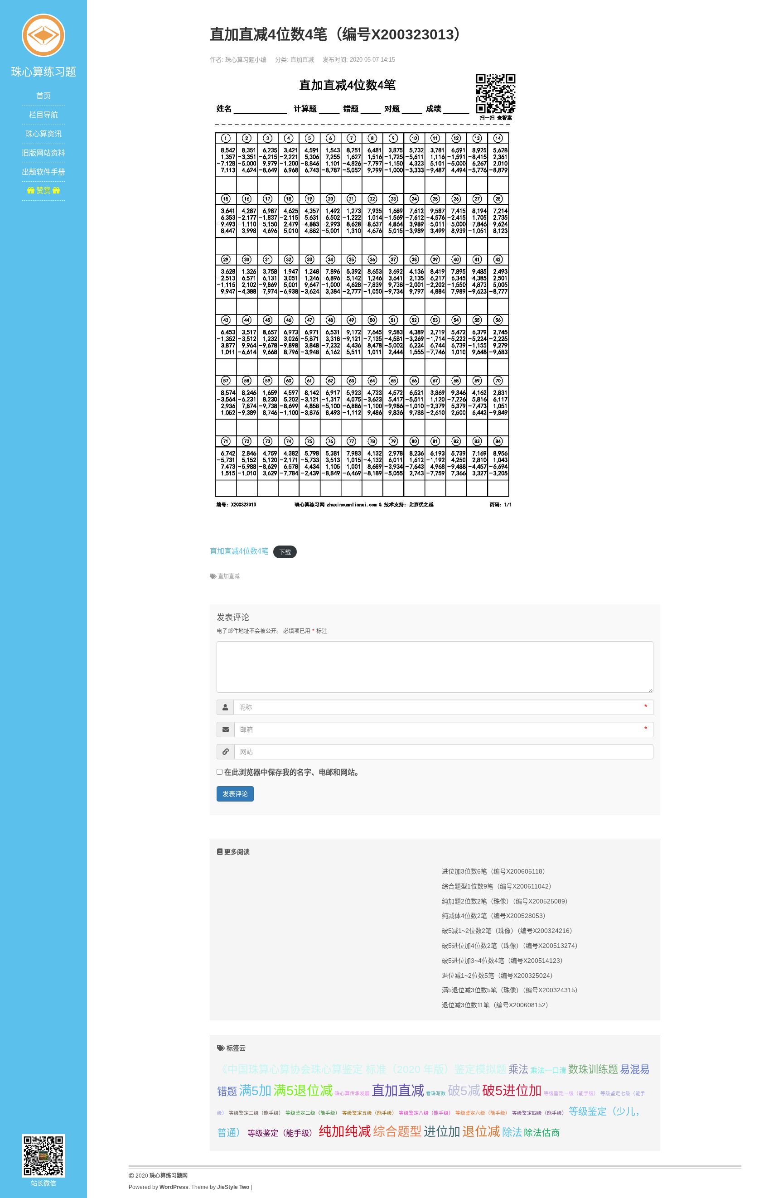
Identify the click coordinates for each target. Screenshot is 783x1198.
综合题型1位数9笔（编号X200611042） (498, 886)
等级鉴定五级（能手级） (369, 1113)
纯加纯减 (345, 1131)
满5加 (255, 1090)
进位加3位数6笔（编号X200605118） (495, 871)
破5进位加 (512, 1090)
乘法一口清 (548, 1070)
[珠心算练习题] (43, 35)
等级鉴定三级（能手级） (256, 1113)
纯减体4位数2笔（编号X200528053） (495, 915)
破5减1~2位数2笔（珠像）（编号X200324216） (509, 930)
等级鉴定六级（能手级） (482, 1113)
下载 (285, 551)
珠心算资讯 (43, 134)
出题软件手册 (43, 172)
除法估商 (542, 1133)
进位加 (442, 1132)
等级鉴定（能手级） (282, 1133)
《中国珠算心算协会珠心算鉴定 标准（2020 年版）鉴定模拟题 (362, 1069)
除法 (512, 1132)
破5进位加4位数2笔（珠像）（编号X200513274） (511, 945)
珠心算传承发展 (352, 1093)
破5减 (464, 1090)
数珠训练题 (593, 1069)
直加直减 (302, 59)
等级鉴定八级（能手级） (426, 1113)
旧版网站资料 (43, 153)
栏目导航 (43, 115)
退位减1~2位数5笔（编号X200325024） (499, 975)
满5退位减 (303, 1090)
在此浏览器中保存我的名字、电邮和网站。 (293, 772)
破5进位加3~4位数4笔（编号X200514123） (504, 960)
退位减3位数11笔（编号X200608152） (497, 1005)
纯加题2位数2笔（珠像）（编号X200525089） (506, 901)
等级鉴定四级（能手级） (539, 1113)
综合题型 (397, 1132)
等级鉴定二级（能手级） (312, 1113)
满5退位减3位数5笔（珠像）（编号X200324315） (511, 990)
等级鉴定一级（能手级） (571, 1093)
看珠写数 (436, 1093)
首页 (43, 96)
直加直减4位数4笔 (239, 551)
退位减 (481, 1132)
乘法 (518, 1069)
